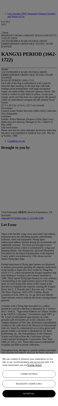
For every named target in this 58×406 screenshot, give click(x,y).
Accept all (29, 394)
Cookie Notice (34, 365)
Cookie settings (29, 374)
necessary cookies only (29, 384)
